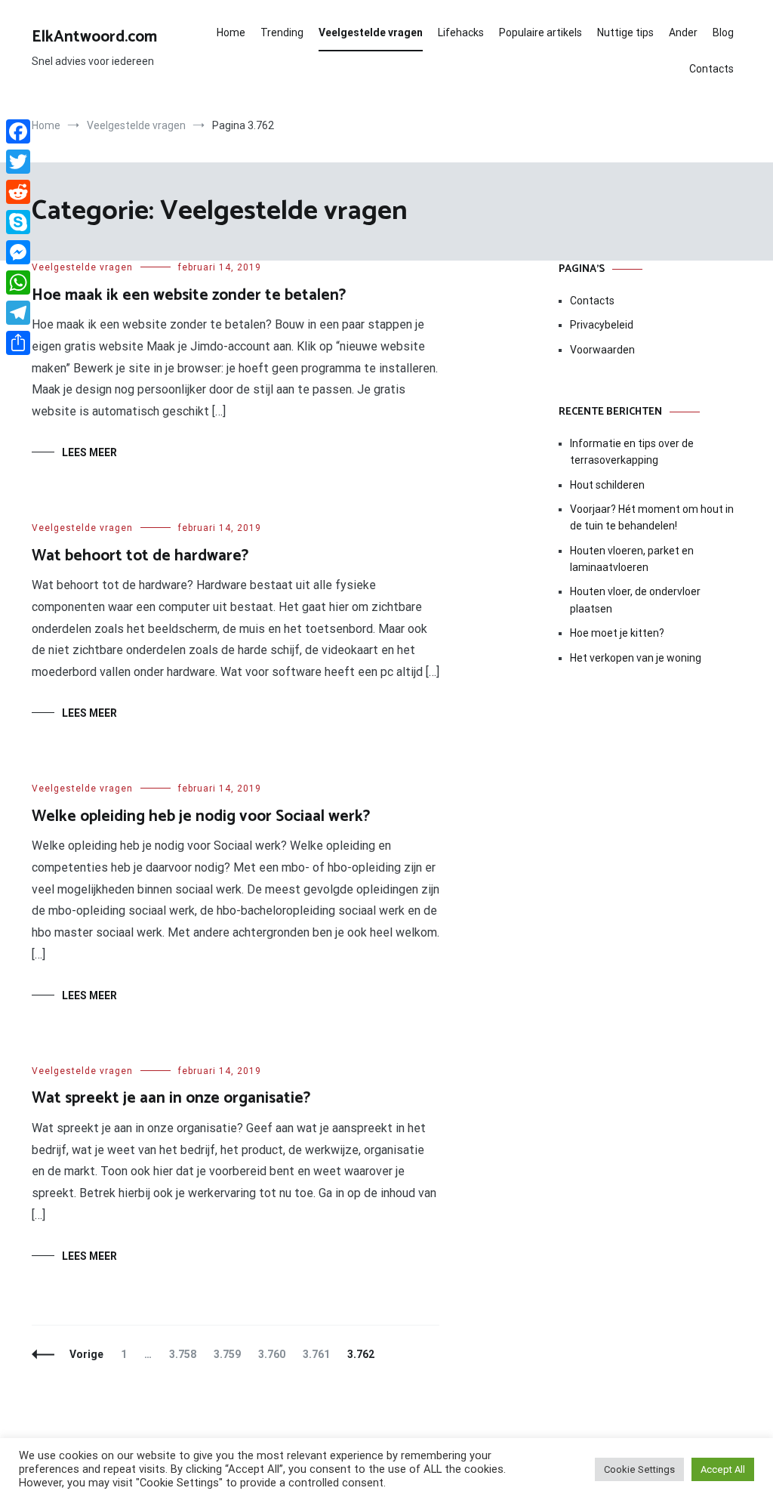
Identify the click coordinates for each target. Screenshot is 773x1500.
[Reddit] (18, 192)
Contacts (711, 69)
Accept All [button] (723, 1469)
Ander (683, 32)
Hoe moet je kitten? (618, 633)
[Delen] (18, 343)
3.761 (319, 1354)
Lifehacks (461, 32)
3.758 (186, 1354)
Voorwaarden (602, 350)
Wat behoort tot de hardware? (140, 556)
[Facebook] (18, 131)
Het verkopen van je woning (635, 658)
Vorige (86, 1354)
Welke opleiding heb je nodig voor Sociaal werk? (201, 816)
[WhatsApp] (18, 282)
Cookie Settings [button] (639, 1469)
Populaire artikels (540, 32)
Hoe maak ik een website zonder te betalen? (189, 295)
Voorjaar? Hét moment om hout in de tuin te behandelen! (652, 517)
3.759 (230, 1354)
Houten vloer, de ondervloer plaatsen (635, 599)
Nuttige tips (625, 32)
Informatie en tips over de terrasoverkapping (632, 451)
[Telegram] (18, 313)
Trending (281, 32)
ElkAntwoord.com (94, 37)
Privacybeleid (601, 325)
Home (231, 32)
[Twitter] (18, 162)
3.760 (275, 1354)
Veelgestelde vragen (371, 32)
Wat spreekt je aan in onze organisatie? (171, 1098)
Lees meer (89, 452)
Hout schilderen (607, 485)
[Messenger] (18, 252)
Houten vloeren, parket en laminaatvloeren (632, 559)
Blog (723, 32)
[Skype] (18, 222)
